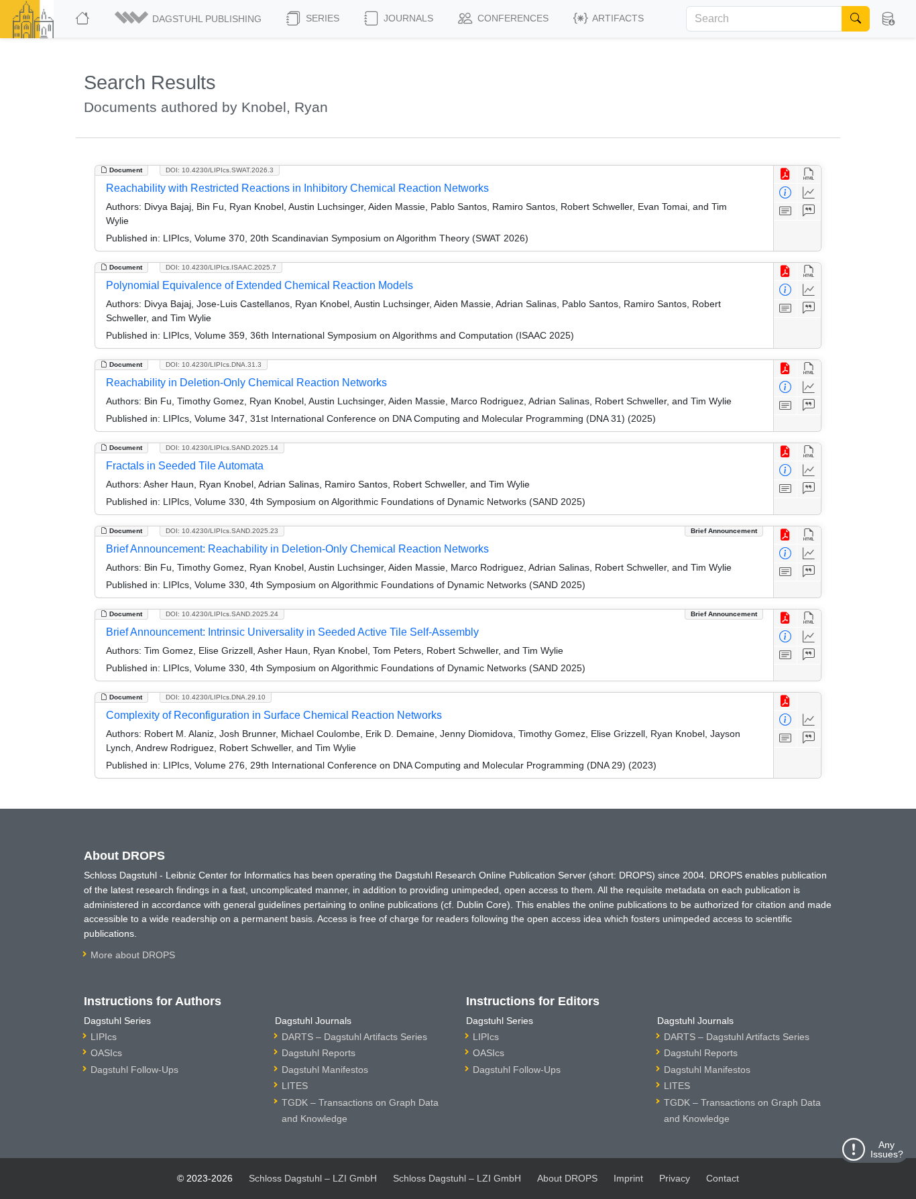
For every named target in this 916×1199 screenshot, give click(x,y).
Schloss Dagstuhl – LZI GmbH (313, 1178)
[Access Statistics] (809, 193)
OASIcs (106, 1052)
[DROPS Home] (83, 19)
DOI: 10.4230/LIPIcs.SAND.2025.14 (222, 447)
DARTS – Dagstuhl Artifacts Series (354, 1036)
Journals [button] (407, 18)
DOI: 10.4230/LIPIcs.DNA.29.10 (216, 697)
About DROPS (567, 1178)
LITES (295, 1085)
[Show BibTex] (809, 212)
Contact (722, 1178)
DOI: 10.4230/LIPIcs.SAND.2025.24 (222, 614)
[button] (189, 19)
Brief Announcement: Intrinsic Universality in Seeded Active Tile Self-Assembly (292, 632)
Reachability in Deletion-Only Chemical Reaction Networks (246, 382)
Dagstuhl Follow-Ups (134, 1069)
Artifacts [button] (617, 18)
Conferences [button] (512, 18)
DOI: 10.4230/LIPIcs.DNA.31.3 (214, 364)
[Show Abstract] (785, 212)
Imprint (628, 1178)
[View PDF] (785, 175)
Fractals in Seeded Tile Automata (185, 465)
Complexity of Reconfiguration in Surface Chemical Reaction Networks (274, 715)
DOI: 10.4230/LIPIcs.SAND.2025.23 (222, 530)
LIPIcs (104, 1036)
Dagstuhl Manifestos (325, 1069)
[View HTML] (809, 175)
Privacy (674, 1178)
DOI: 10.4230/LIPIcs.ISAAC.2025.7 (221, 267)
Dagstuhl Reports (318, 1052)
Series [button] (321, 18)
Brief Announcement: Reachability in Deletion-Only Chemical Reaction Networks (297, 549)
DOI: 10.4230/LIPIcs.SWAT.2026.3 (220, 170)
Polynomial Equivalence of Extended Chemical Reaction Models (259, 285)
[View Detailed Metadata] (785, 193)
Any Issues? (886, 1149)
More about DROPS (133, 955)
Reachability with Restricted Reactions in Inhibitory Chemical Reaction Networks (297, 188)
